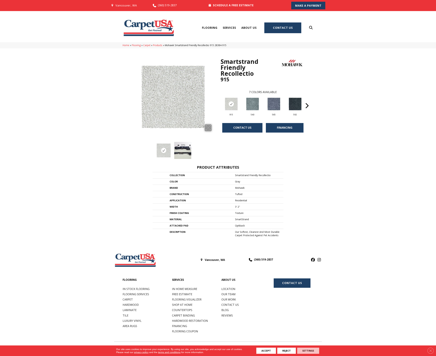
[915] (231, 103)
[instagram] (318, 260)
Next (213, 148)
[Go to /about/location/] (128, 5)
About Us (249, 28)
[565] (273, 103)
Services (229, 28)
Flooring (209, 28)
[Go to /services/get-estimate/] (245, 5)
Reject (286, 350)
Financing (284, 128)
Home (126, 45)
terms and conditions (169, 352)
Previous (132, 148)
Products (157, 45)
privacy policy (141, 352)
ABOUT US (228, 280)
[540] (252, 103)
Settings (308, 350)
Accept (266, 350)
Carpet (146, 45)
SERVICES (178, 280)
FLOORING (130, 280)
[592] (295, 103)
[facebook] (312, 260)
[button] (308, 5)
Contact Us (283, 28)
